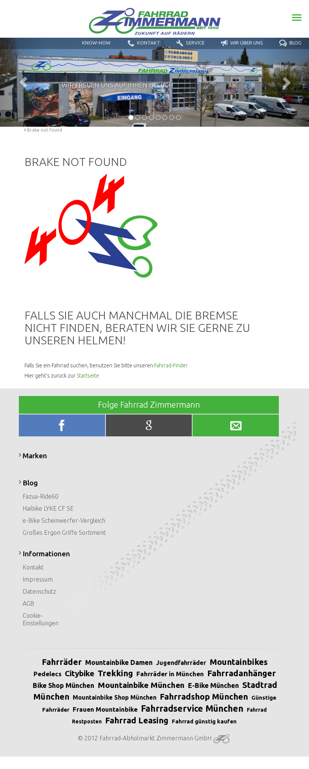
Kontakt (33, 567)
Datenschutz (39, 591)
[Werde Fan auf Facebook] (63, 427)
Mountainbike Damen (119, 662)
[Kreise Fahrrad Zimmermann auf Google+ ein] (149, 427)
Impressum (38, 579)
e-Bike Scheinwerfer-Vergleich (64, 520)
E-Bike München (213, 685)
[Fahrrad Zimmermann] (154, 21)
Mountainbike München (141, 684)
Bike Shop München (63, 685)
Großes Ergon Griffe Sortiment (64, 532)
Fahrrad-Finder (171, 365)
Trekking (115, 673)
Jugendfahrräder (181, 662)
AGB (28, 603)
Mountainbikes (239, 661)
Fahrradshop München (204, 696)
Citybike (79, 673)
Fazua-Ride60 (40, 496)
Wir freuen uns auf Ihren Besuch (117, 85)
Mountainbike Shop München (114, 697)
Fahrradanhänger (241, 673)
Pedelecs (47, 673)
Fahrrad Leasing (136, 720)
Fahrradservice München (192, 708)
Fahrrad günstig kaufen (204, 721)
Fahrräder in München (170, 673)
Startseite (87, 376)
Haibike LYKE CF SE (48, 508)
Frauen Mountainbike (105, 709)
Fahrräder (62, 661)
